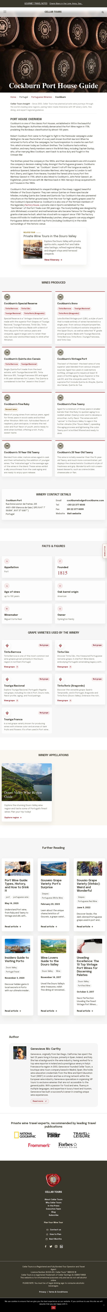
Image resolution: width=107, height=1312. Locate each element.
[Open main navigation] (5, 11)
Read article (11, 927)
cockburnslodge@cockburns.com (85, 500)
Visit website (74, 514)
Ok (53, 1308)
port (8, 897)
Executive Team (53, 1209)
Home (13, 97)
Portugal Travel (12, 972)
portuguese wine (20, 897)
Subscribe (53, 1215)
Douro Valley (11, 968)
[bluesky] (51, 1246)
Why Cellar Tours (53, 1203)
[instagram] (56, 1246)
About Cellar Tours (53, 1199)
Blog (53, 1212)
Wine (58, 971)
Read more (38, 1101)
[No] (103, 1305)
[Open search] (102, 12)
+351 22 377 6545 (76, 505)
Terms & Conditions (58, 1292)
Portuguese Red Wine (87, 901)
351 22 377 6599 (75, 509)
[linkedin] (61, 1246)
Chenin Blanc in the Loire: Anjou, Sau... (66, 4)
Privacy (42, 1292)
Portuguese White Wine (52, 898)
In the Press (53, 1206)
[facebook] (46, 1246)
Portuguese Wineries (41, 97)
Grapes (45, 894)
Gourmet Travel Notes (35, 3)
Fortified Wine (84, 986)
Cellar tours (53, 12)
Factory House (32, 205)
